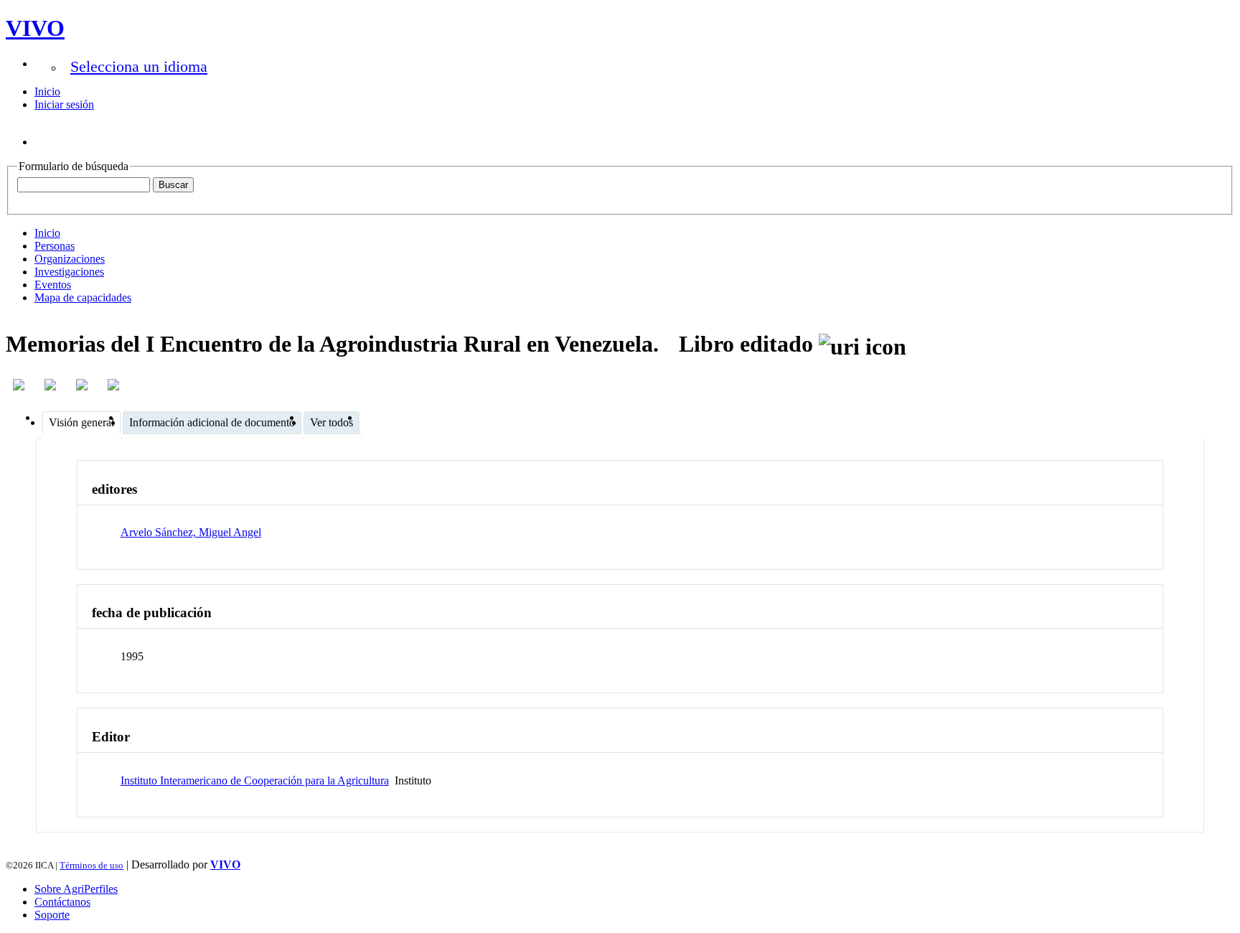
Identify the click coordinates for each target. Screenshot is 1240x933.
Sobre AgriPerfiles (76, 889)
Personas (54, 246)
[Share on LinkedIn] (51, 384)
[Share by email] (114, 384)
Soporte (52, 915)
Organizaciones (69, 259)
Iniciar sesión (64, 104)
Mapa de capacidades (82, 297)
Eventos (52, 284)
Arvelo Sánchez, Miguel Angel (191, 532)
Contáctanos (62, 902)
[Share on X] (83, 384)
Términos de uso (91, 865)
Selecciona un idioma (138, 66)
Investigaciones (69, 272)
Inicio (47, 91)
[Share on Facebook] (20, 384)
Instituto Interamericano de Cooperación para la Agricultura (255, 780)
